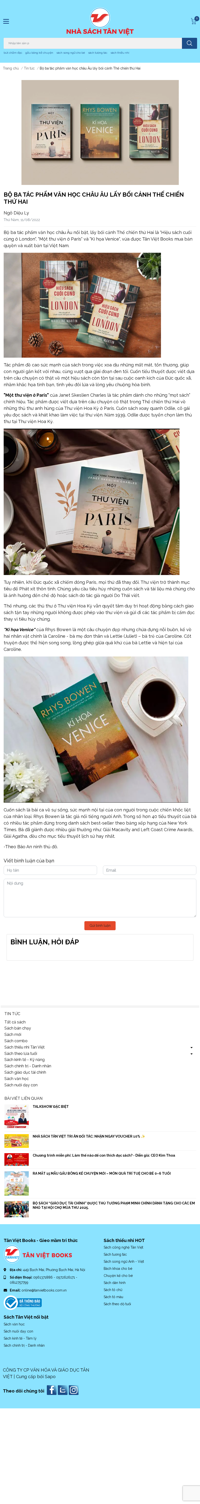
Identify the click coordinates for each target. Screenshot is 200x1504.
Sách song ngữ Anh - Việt (124, 1261)
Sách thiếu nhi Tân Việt (24, 1047)
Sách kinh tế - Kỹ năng (24, 1059)
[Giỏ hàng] (193, 21)
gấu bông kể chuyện (39, 52)
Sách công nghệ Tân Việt (123, 1247)
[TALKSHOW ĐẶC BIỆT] (16, 1116)
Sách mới (12, 1034)
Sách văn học (16, 1078)
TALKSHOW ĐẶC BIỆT (51, 1107)
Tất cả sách (15, 1022)
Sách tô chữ (113, 1290)
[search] (189, 43)
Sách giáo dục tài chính (25, 1072)
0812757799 (19, 1282)
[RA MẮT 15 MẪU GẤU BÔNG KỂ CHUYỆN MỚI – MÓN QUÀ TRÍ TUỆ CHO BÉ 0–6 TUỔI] (16, 1183)
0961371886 (43, 1277)
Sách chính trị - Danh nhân (27, 1066)
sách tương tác (97, 52)
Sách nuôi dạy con (21, 1085)
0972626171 (66, 1277)
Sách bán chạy (17, 1028)
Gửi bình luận (100, 926)
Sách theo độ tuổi (117, 1304)
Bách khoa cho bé (118, 1269)
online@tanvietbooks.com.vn (44, 1290)
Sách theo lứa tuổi (20, 1053)
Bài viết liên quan (23, 1098)
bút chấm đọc (13, 52)
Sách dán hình (115, 1283)
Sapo (50, 1376)
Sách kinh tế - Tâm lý (20, 1338)
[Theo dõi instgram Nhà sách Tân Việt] (74, 1389)
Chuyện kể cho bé (118, 1276)
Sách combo (16, 1041)
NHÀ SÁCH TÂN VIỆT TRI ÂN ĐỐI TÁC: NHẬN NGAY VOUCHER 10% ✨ (89, 1136)
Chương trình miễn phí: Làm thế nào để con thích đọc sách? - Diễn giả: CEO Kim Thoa (104, 1155)
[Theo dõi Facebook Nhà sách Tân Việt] (52, 1389)
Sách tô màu (113, 1297)
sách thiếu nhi (119, 52)
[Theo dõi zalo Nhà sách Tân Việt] (63, 1389)
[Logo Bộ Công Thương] (23, 1302)
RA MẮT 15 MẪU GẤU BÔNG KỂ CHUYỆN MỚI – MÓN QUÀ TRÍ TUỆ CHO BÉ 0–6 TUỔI (102, 1173)
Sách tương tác (115, 1254)
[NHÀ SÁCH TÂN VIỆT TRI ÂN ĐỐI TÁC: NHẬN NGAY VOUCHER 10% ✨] (16, 1141)
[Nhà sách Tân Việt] (100, 21)
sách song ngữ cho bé (70, 52)
